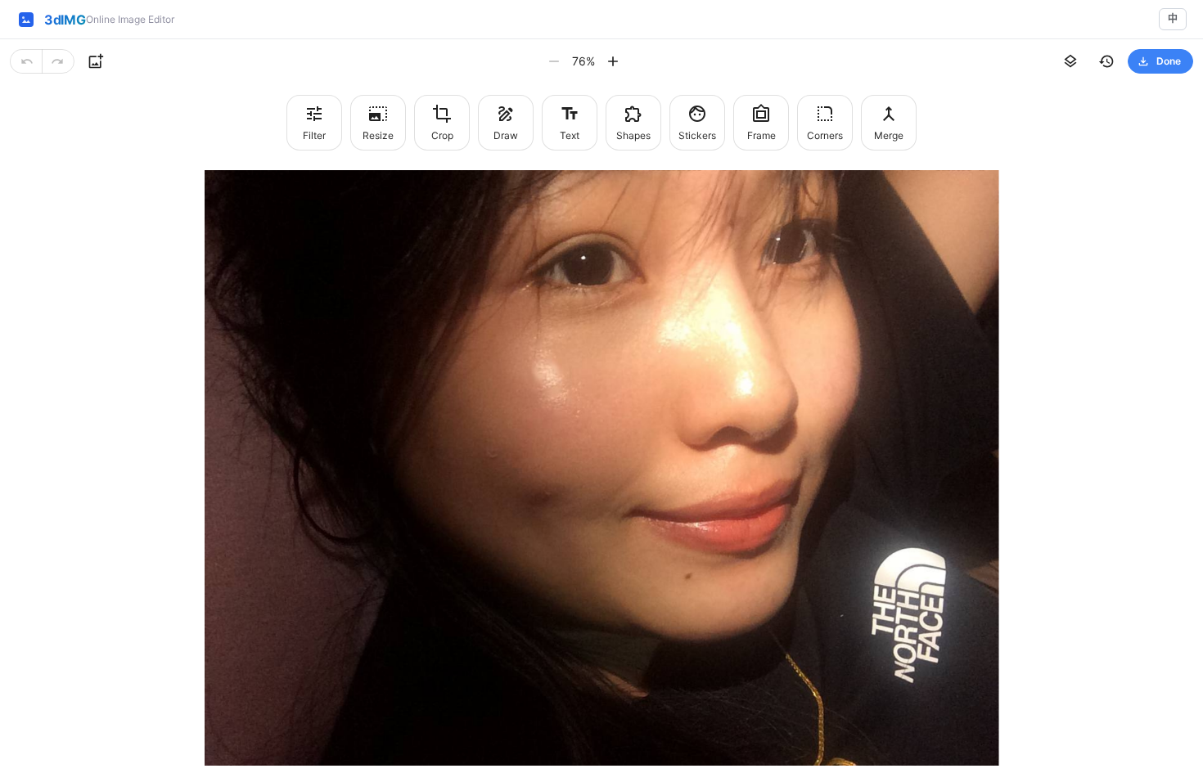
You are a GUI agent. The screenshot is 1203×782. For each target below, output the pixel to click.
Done (1168, 61)
